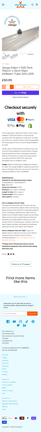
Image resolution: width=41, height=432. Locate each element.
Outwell (5, 355)
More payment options (20, 97)
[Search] (32, 4)
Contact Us (6, 398)
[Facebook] (7, 321)
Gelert (4, 369)
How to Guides (7, 390)
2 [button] (19, 49)
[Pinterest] (33, 321)
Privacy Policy (7, 385)
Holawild (5, 360)
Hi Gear (5, 372)
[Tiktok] (26, 321)
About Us (5, 379)
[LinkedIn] (24, 325)
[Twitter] (18, 325)
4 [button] (23, 49)
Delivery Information (9, 401)
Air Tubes (5, 64)
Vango (4, 358)
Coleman (5, 366)
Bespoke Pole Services (10, 404)
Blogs (4, 388)
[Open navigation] (3, 4)
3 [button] (21, 49)
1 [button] (18, 49)
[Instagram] (20, 321)
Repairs (5, 407)
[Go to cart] (37, 4)
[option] (20, 32)
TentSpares (18, 427)
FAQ (3, 409)
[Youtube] (14, 321)
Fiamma (5, 363)
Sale (3, 393)
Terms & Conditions (9, 382)
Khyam (4, 374)
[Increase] (12, 87)
